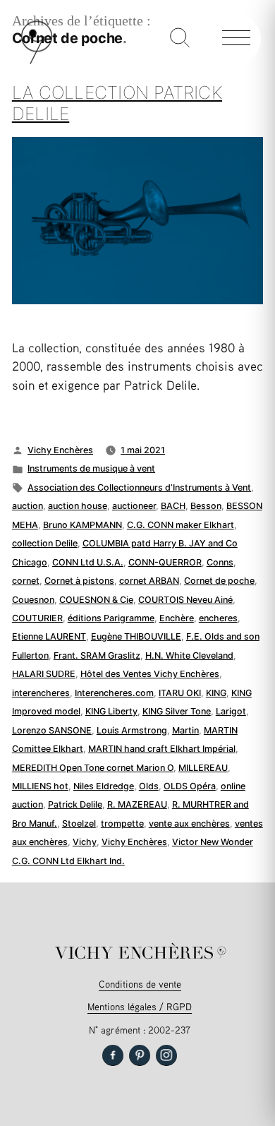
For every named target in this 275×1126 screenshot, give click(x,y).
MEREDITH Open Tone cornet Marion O (92, 767)
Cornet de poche (219, 580)
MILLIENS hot (40, 786)
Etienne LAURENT (49, 636)
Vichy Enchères (60, 450)
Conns (220, 562)
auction (27, 506)
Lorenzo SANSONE (52, 730)
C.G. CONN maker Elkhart (180, 525)
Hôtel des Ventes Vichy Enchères (149, 674)
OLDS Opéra (190, 786)
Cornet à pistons (79, 580)
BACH (173, 506)
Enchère (176, 618)
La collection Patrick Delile (117, 103)
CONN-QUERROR (165, 562)
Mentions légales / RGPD (139, 1006)
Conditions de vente (140, 984)
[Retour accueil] (36, 61)
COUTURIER (37, 618)
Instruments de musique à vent (91, 468)
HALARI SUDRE (43, 674)
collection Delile (45, 543)
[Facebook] (112, 1055)
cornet (25, 580)
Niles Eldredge (103, 786)
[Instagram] (166, 1055)
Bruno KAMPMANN (82, 525)
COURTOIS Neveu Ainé (185, 599)
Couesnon (33, 599)
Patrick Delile (75, 804)
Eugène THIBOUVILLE (136, 636)
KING (216, 693)
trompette (122, 823)
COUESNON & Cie (96, 599)
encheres (218, 618)
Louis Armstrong (132, 730)
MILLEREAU (203, 767)
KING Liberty (111, 711)
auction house (77, 506)
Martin (185, 730)
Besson (205, 506)
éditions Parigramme (111, 618)
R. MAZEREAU (137, 804)
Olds (149, 786)
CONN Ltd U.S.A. (87, 562)
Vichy (85, 842)
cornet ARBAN (149, 580)
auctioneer (134, 506)
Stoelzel (79, 823)
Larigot (231, 711)
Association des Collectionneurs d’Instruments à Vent (139, 487)
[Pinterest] (139, 1055)
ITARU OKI (180, 693)
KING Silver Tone (176, 711)
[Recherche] (179, 39)
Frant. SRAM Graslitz (97, 655)
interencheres (41, 693)
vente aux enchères (189, 823)
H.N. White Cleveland (189, 655)
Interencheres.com (114, 693)
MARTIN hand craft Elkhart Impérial (162, 748)
